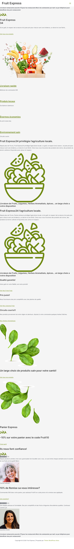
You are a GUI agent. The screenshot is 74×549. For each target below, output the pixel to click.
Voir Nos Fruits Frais (6, 290)
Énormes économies (10, 117)
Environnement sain (10, 132)
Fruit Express (11, 3)
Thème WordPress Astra (51, 540)
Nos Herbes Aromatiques (7, 321)
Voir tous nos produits (6, 34)
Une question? (4, 499)
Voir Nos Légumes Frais (7, 306)
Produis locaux (7, 101)
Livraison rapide (8, 86)
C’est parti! (3, 444)
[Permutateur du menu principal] (70, 3)
